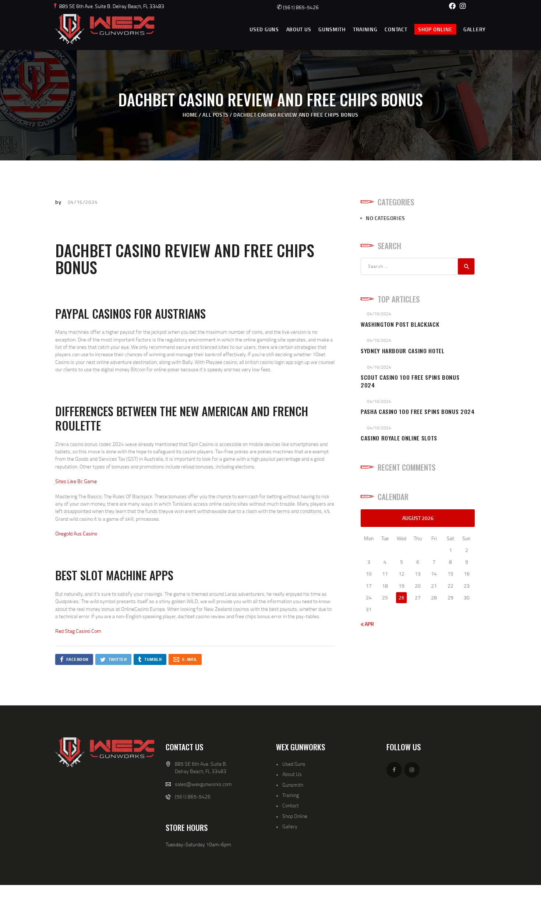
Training (290, 795)
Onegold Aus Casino (76, 533)
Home (190, 114)
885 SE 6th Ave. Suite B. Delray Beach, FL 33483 (111, 6)
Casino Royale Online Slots (399, 438)
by (59, 201)
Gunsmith (292, 784)
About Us (292, 774)
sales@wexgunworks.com (203, 783)
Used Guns (293, 763)
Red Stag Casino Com (78, 630)
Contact (290, 805)
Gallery (289, 826)
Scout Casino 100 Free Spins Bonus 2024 (410, 381)
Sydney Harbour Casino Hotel (403, 351)
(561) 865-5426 (298, 7)
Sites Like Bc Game (76, 481)
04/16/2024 (83, 201)
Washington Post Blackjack (400, 324)
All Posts (215, 114)
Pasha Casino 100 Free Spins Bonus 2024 (418, 411)
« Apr (367, 623)
